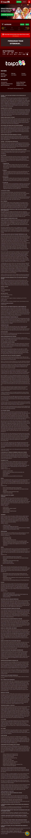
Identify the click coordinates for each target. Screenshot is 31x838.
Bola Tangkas (4, 75)
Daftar (18, 1)
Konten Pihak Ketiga (20, 82)
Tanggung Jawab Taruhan (7, 83)
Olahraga (13, 73)
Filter (22, 24)
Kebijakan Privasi (20, 83)
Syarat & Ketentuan (5, 85)
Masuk (24, 1)
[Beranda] (15, 63)
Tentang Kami (4, 82)
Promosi (23, 73)
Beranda (3, 73)
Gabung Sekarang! (7, 14)
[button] (28, 28)
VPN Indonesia (15, 36)
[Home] (6, 2)
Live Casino (13, 75)
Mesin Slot (3, 76)
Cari (27, 24)
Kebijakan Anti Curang (21, 85)
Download (24, 75)
